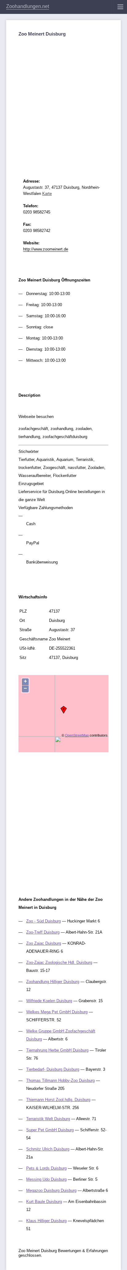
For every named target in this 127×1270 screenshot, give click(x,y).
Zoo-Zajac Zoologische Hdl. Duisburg (59, 962)
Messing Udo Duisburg (46, 1179)
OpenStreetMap (77, 735)
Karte (47, 193)
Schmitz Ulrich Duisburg (47, 1149)
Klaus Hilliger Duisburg (46, 1220)
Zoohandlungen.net (27, 6)
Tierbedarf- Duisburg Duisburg (52, 1069)
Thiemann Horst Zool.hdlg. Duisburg (58, 1099)
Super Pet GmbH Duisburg (50, 1130)
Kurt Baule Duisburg (44, 1201)
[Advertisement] (63, 102)
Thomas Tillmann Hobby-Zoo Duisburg (60, 1080)
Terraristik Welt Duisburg (48, 1118)
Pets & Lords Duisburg (46, 1168)
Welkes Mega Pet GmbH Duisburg (57, 1012)
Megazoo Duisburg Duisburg (51, 1190)
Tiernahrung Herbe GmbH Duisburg (57, 1050)
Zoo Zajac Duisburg (43, 943)
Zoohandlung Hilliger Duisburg (52, 981)
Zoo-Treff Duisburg (42, 932)
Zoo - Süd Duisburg (43, 921)
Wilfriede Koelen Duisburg (49, 1000)
